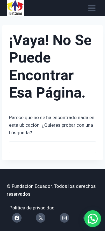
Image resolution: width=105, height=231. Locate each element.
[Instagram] (64, 218)
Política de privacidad (32, 207)
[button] (92, 218)
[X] (40, 218)
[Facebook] (17, 218)
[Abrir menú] (91, 8)
